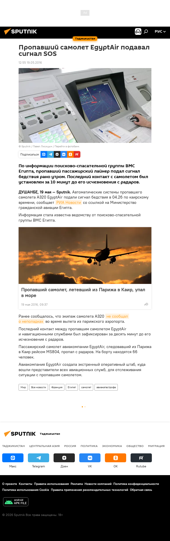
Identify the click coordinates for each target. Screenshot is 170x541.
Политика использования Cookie (25, 490)
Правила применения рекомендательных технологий (89, 490)
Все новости (38, 387)
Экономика (112, 446)
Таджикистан (13, 446)
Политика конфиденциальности (136, 484)
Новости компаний (98, 484)
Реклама (77, 484)
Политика (89, 446)
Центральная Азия (44, 446)
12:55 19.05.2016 (30, 63)
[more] (146, 304)
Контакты (25, 484)
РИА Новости (68, 202)
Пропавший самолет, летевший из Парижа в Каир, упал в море (83, 292)
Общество (135, 446)
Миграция (156, 446)
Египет (72, 387)
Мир (23, 387)
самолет (86, 387)
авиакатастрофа (106, 387)
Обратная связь (141, 490)
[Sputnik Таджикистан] (21, 35)
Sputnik (26, 146)
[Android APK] (16, 502)
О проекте (9, 484)
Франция (56, 387)
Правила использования (51, 484)
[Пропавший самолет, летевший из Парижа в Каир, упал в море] (85, 255)
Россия (70, 446)
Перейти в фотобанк (67, 146)
